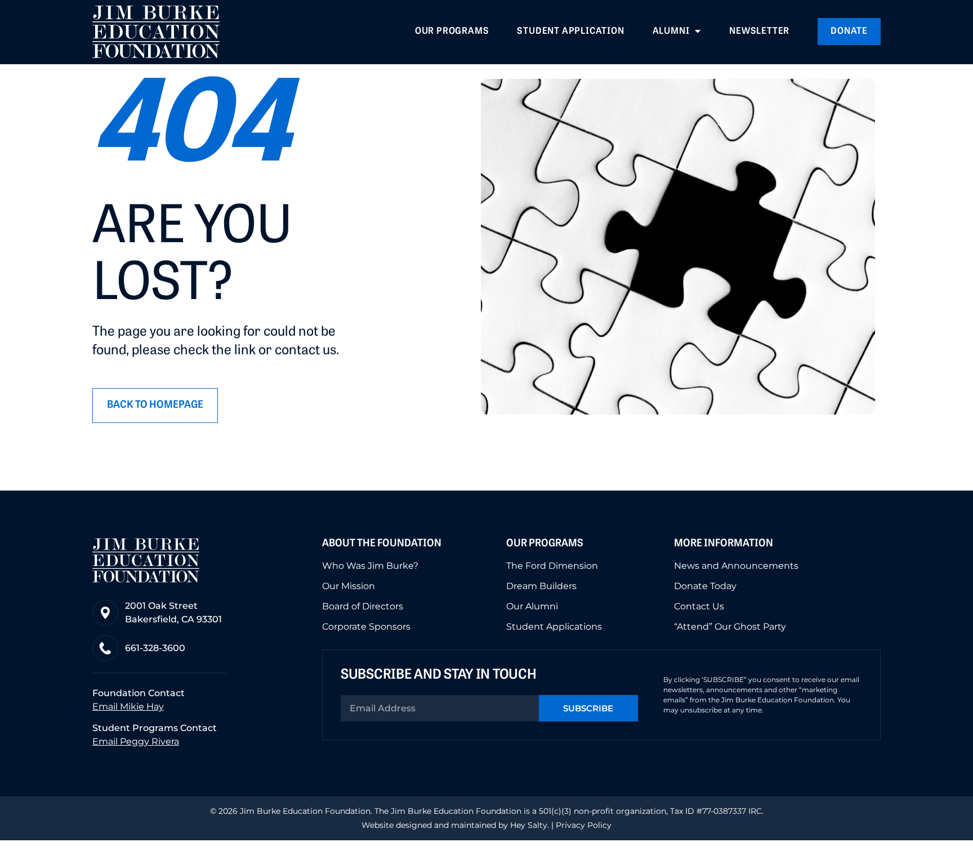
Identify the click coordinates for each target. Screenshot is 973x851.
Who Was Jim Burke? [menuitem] (370, 566)
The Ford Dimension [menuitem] (552, 566)
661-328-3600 (155, 648)
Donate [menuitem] (849, 31)
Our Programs (544, 544)
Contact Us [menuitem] (699, 606)
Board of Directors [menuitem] (362, 606)
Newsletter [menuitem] (759, 31)
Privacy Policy (584, 825)
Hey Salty (527, 825)
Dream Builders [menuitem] (541, 586)
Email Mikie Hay (128, 706)
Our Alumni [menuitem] (532, 606)
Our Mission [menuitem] (348, 586)
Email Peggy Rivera (135, 741)
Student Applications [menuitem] (554, 626)
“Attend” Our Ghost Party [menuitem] (730, 626)
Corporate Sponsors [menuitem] (366, 626)
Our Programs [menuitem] (452, 31)
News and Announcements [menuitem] (736, 566)
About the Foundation (381, 544)
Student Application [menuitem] (570, 31)
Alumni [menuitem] (671, 31)
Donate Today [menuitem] (705, 586)
